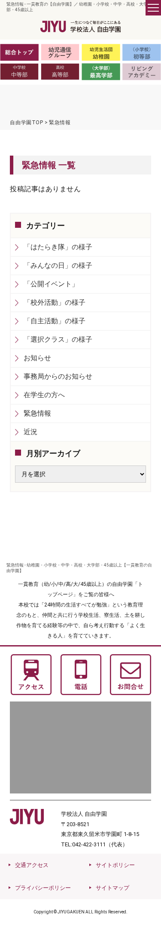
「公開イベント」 (51, 284)
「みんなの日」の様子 (58, 265)
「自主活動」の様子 (54, 321)
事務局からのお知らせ (58, 376)
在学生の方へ (44, 395)
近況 (30, 432)
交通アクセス (32, 865)
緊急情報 (37, 413)
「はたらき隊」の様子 (58, 247)
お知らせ (37, 358)
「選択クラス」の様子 (58, 339)
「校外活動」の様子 (54, 302)
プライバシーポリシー (43, 888)
